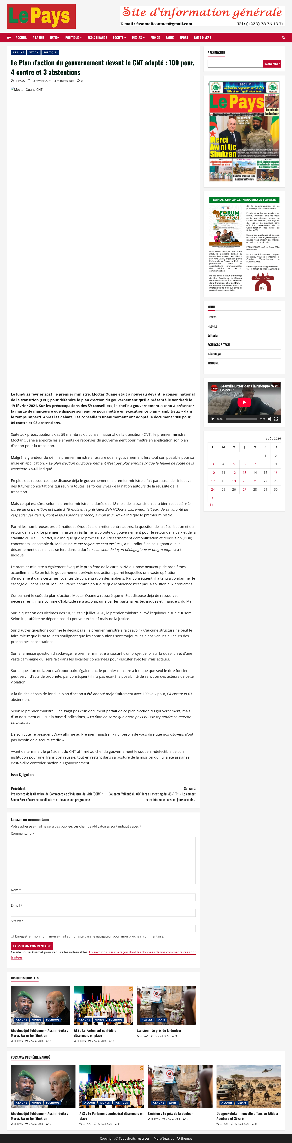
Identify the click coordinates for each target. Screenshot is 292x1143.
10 (213, 472)
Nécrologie (214, 354)
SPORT (184, 37)
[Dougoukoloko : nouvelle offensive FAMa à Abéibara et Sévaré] (249, 1086)
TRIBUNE (213, 363)
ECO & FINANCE (97, 37)
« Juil (211, 505)
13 (244, 472)
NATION (54, 37)
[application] (244, 402)
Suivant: (152, 794)
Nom (16, 890)
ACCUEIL (21, 37)
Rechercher (216, 52)
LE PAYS (20, 81)
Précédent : (57, 794)
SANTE (170, 37)
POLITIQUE (72, 37)
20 (244, 481)
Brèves (212, 317)
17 (213, 481)
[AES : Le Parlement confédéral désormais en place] (103, 1005)
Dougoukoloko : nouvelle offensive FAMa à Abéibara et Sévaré (247, 1116)
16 (275, 472)
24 (213, 489)
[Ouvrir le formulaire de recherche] (283, 37)
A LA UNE (38, 37)
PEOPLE (212, 326)
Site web (17, 921)
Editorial (213, 335)
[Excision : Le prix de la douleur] (166, 1005)
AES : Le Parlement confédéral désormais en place (95, 1033)
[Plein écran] (276, 419)
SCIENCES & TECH (219, 344)
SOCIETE (118, 37)
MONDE (155, 37)
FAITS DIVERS (202, 37)
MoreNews (162, 1138)
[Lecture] (213, 419)
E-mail (17, 905)
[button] (9, 37)
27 (244, 489)
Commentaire (22, 833)
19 (234, 481)
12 (234, 472)
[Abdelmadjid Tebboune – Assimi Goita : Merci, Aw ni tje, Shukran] (40, 1005)
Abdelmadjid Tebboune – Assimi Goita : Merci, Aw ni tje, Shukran (39, 1033)
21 (255, 481)
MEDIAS (137, 37)
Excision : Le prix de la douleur (159, 1030)
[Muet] (270, 419)
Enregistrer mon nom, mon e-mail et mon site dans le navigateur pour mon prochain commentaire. (89, 936)
